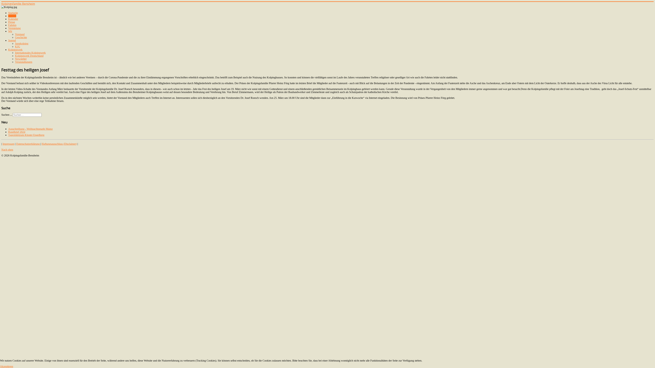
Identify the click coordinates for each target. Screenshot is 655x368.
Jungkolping (21, 43)
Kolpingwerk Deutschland (29, 55)
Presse (11, 22)
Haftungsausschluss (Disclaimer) (59, 143)
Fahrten (12, 25)
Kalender (13, 19)
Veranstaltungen (23, 61)
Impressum (8, 143)
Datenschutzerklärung (28, 143)
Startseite (13, 12)
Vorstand (20, 34)
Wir (10, 31)
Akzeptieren (6, 366)
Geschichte (21, 37)
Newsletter (21, 58)
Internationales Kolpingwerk (30, 52)
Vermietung (14, 28)
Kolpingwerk (15, 49)
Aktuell (12, 15)
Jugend (12, 40)
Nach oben (7, 149)
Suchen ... (6, 114)
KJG (17, 46)
